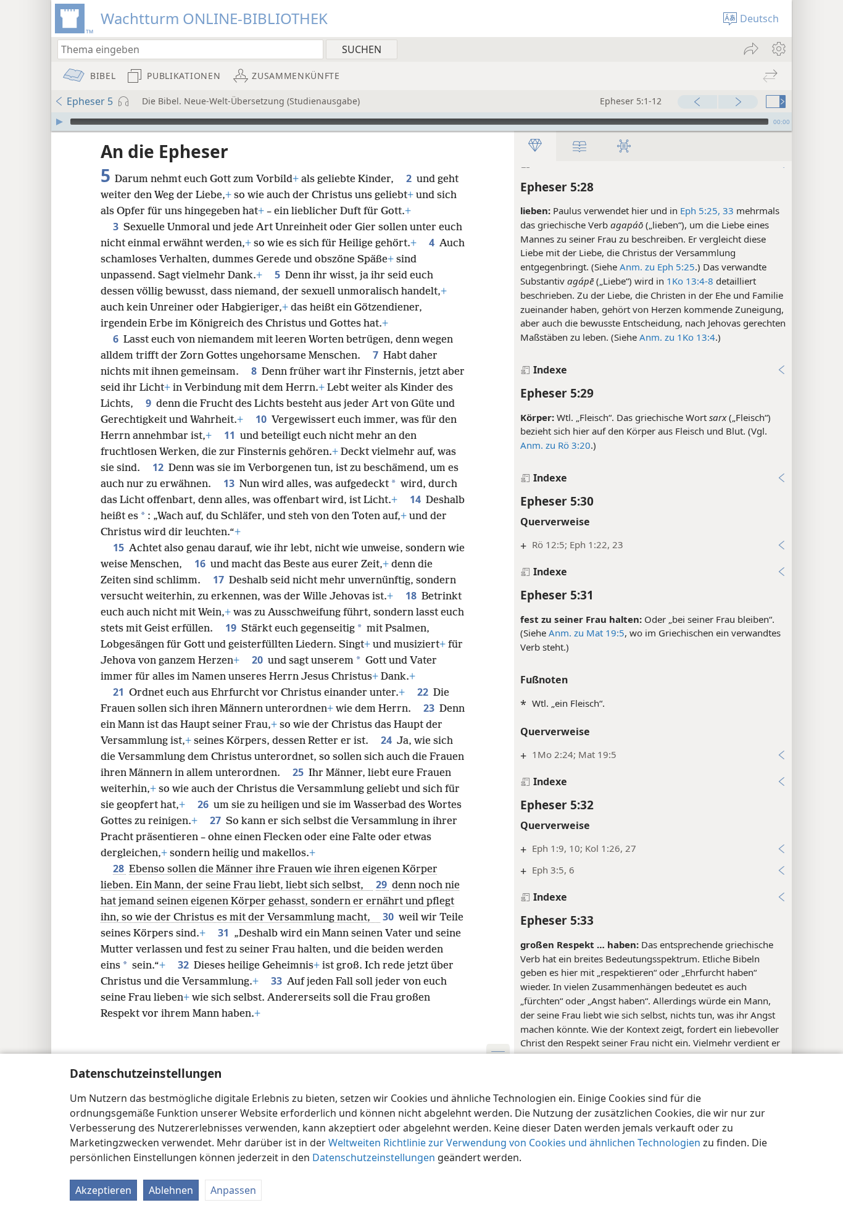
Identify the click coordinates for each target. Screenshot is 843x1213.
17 (219, 579)
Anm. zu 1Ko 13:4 (677, 337)
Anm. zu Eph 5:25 (657, 267)
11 (231, 435)
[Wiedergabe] (59, 122)
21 (120, 692)
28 (120, 868)
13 (230, 483)
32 (184, 965)
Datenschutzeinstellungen (373, 1157)
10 (262, 419)
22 (424, 692)
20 (258, 660)
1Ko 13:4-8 (690, 281)
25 (299, 772)
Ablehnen (171, 1190)
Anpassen (233, 1190)
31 (224, 933)
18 (412, 595)
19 (232, 628)
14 (416, 499)
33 (727, 210)
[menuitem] (778, 49)
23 (430, 708)
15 (120, 547)
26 (204, 804)
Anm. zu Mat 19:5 (587, 633)
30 (389, 916)
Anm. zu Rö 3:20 (555, 445)
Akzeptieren (103, 1190)
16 (201, 563)
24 (387, 740)
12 (159, 467)
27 (216, 820)
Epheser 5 (90, 101)
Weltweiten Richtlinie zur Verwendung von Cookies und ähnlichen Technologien (514, 1142)
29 (382, 884)
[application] (421, 121)
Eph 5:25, (700, 210)
